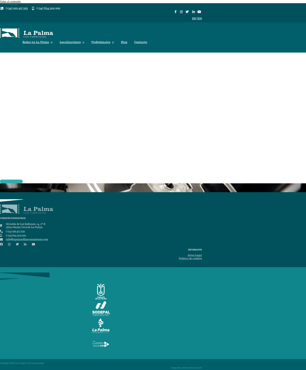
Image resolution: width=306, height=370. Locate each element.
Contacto (140, 42)
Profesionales (100, 42)
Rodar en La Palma (35, 42)
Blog (124, 42)
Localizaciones (70, 42)
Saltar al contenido (10, 1)
